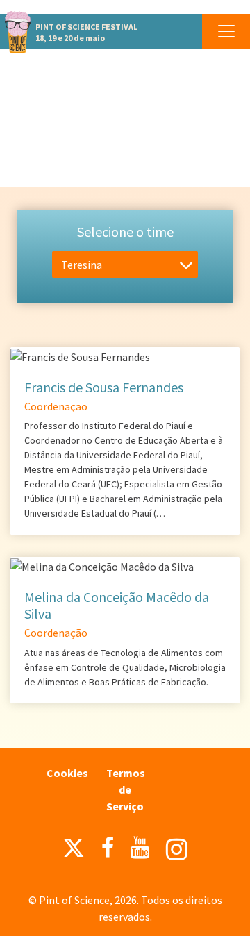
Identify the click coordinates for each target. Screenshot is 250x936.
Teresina (81, 264)
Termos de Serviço (125, 789)
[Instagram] (177, 849)
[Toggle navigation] (226, 31)
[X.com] (73, 851)
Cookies (67, 773)
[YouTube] (140, 848)
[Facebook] (107, 848)
